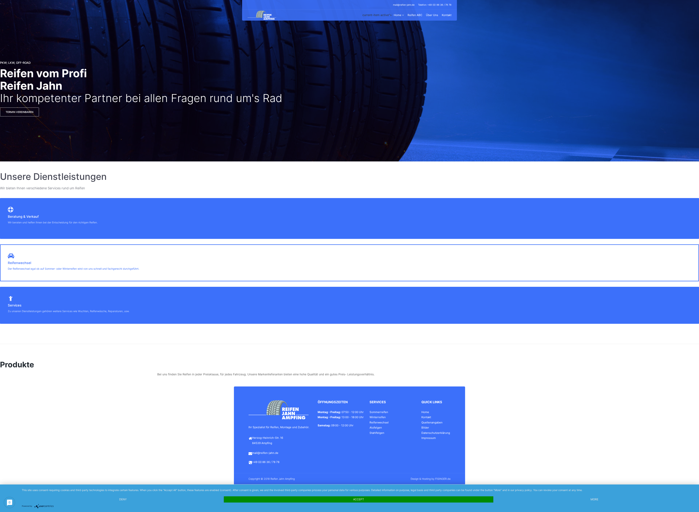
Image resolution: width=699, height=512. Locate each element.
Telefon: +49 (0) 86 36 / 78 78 (434, 4)
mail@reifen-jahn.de (403, 4)
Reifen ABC (415, 15)
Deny (123, 499)
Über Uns (432, 15)
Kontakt (446, 15)
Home (397, 15)
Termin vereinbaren (19, 112)
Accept (358, 499)
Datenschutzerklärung (435, 433)
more (594, 499)
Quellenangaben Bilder (432, 425)
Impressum (428, 438)
